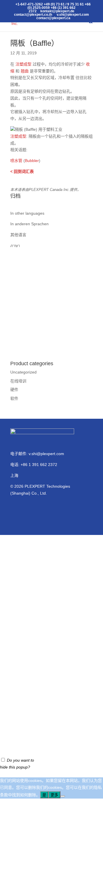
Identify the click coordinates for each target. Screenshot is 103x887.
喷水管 (16, 160)
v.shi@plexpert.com (46, 453)
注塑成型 (23, 64)
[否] (62, 796)
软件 (14, 398)
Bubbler (32, 160)
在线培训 (18, 381)
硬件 (14, 389)
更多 (54, 795)
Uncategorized (23, 372)
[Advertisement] (51, 300)
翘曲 (25, 71)
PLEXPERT (35, 486)
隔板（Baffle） (34, 43)
